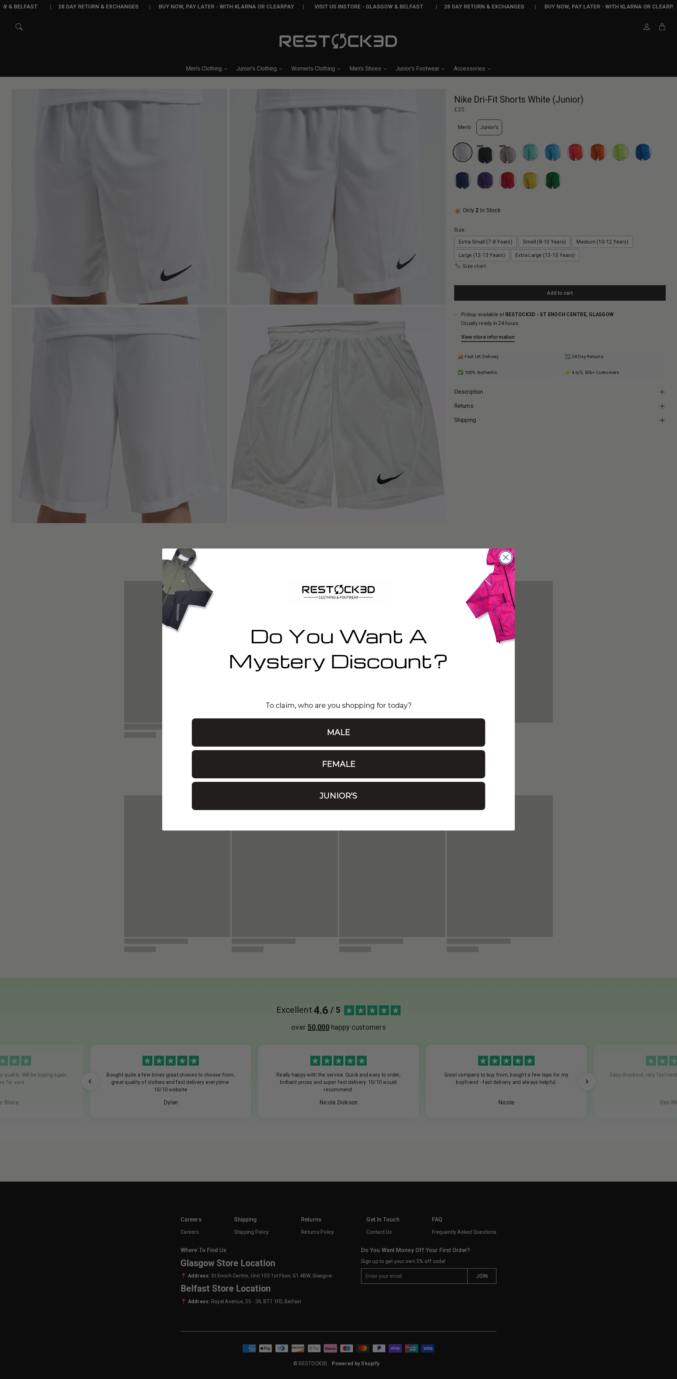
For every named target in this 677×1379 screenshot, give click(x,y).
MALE (338, 732)
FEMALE (338, 764)
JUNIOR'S (338, 796)
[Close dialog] (506, 557)
